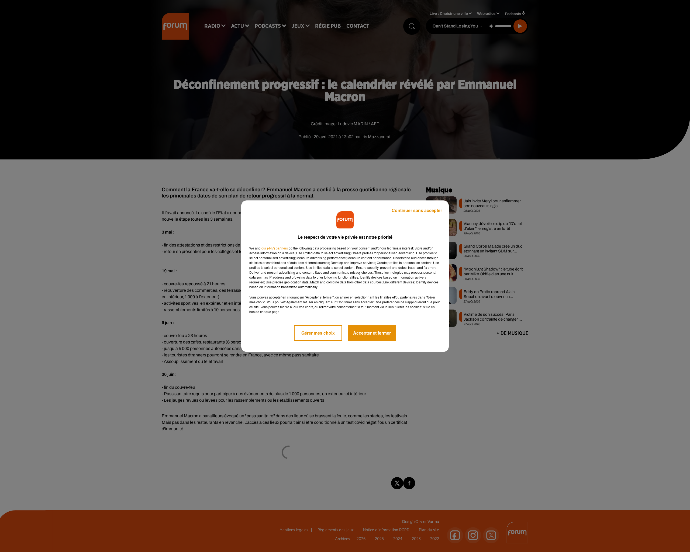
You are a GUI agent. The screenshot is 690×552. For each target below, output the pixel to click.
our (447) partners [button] (274, 248)
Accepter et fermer (372, 333)
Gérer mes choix (318, 333)
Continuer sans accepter (417, 210)
